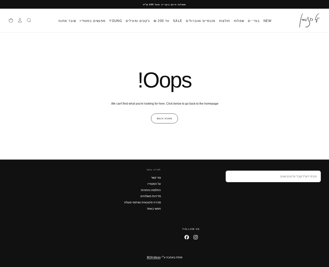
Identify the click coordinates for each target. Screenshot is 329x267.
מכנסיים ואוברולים (200, 20)
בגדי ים (254, 20)
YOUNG (115, 20)
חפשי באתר (154, 208)
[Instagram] (195, 237)
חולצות (224, 20)
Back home (164, 118)
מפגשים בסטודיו (92, 20)
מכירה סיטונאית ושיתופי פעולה (142, 202)
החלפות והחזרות (151, 190)
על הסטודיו (154, 184)
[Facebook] (187, 237)
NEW (267, 20)
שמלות (239, 20)
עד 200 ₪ (162, 20)
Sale (177, 20)
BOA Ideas (154, 257)
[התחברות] (20, 20)
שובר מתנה (67, 20)
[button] (29, 20)
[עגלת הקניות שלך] (11, 20)
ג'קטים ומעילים (138, 20)
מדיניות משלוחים (150, 196)
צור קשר (156, 177)
